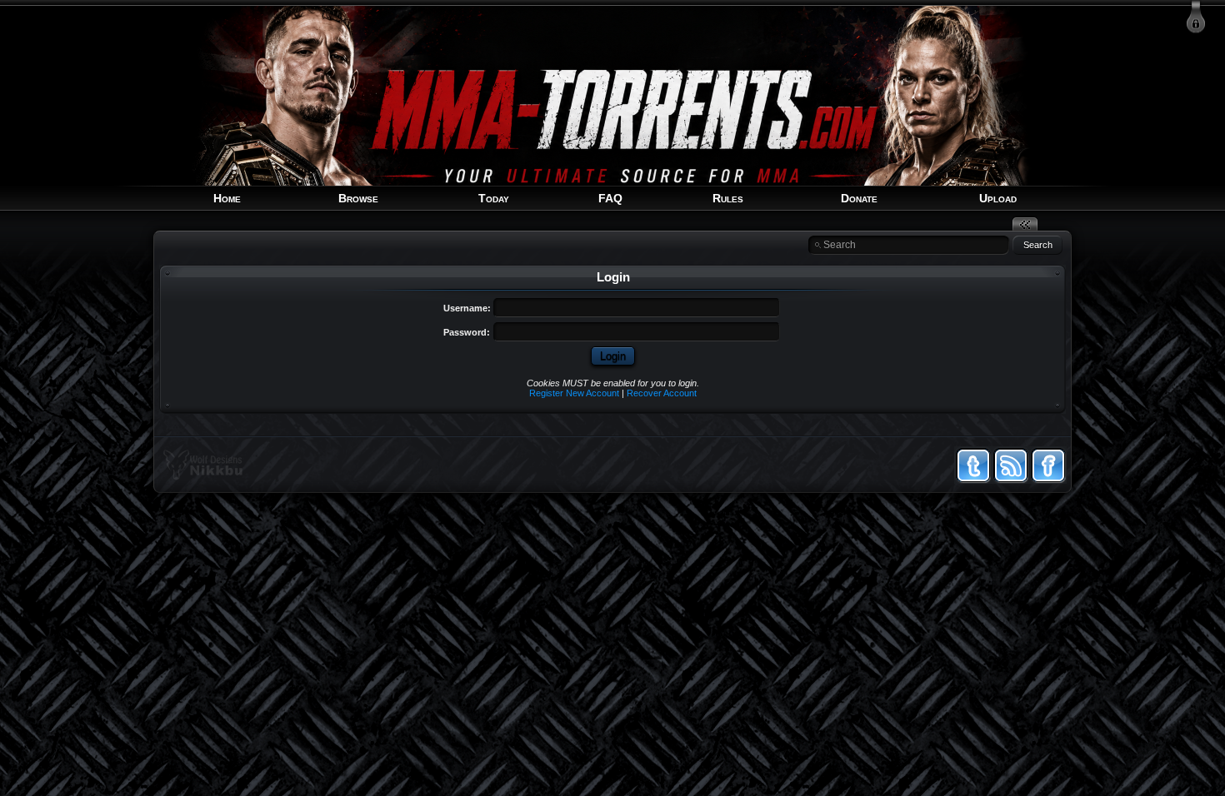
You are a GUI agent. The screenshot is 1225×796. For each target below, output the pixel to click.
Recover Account (662, 393)
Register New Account (574, 393)
